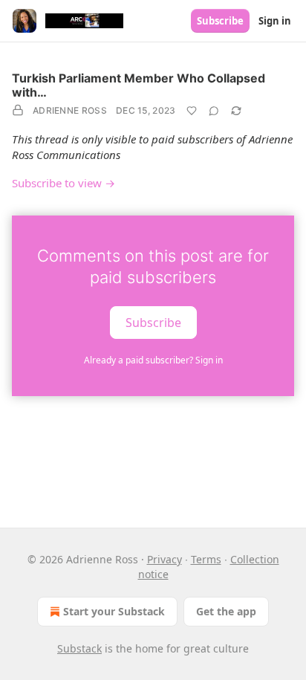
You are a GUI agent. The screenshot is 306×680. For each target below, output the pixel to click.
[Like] (191, 111)
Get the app (226, 611)
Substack (79, 648)
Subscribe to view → (63, 182)
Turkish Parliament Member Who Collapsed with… (138, 85)
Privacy (164, 559)
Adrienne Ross (70, 110)
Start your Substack (114, 611)
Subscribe (220, 20)
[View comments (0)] (214, 111)
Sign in (274, 20)
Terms (206, 559)
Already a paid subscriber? (153, 360)
